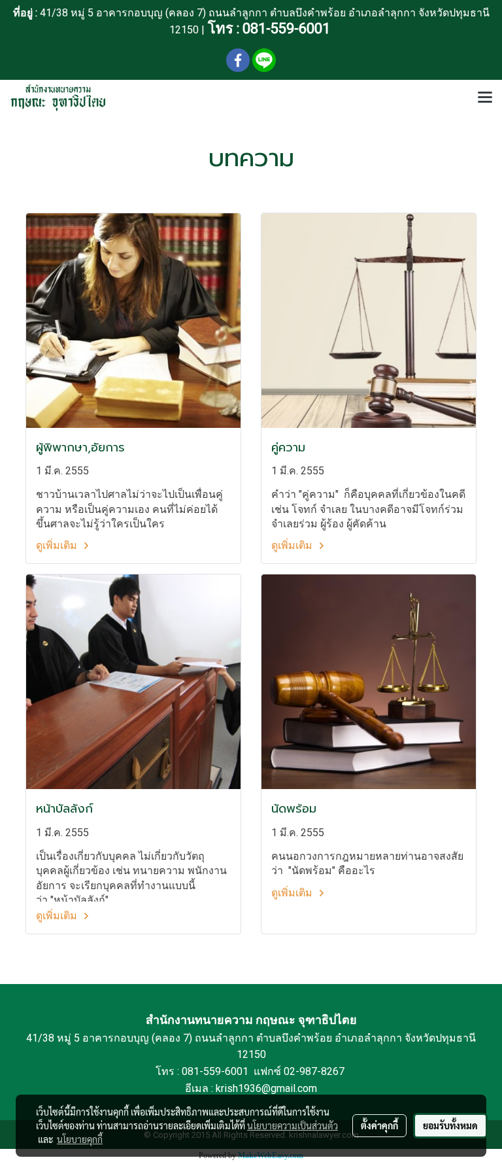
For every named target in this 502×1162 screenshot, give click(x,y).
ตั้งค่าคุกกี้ (379, 1125)
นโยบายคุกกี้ (80, 1139)
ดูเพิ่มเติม (58, 545)
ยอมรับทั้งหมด (450, 1125)
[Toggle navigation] (485, 98)
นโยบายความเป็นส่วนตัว (292, 1125)
